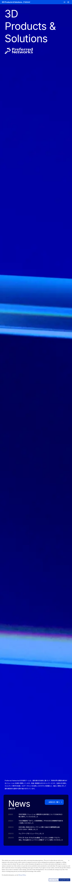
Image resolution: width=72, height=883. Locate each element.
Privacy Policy (22, 875)
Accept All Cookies (64, 879)
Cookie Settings (54, 879)
